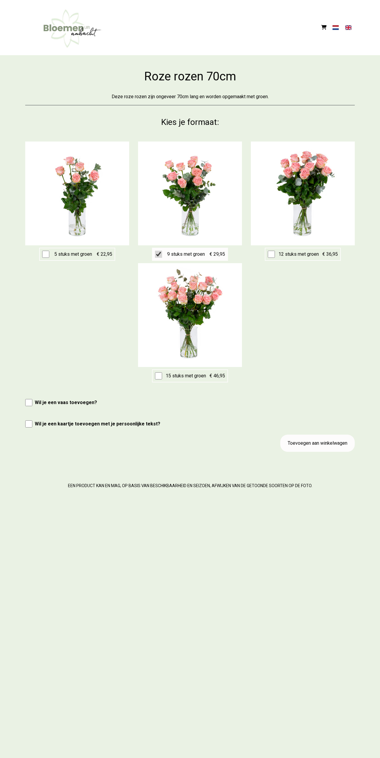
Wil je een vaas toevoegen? (66, 402)
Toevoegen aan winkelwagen (317, 443)
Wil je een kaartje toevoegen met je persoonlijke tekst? (97, 424)
